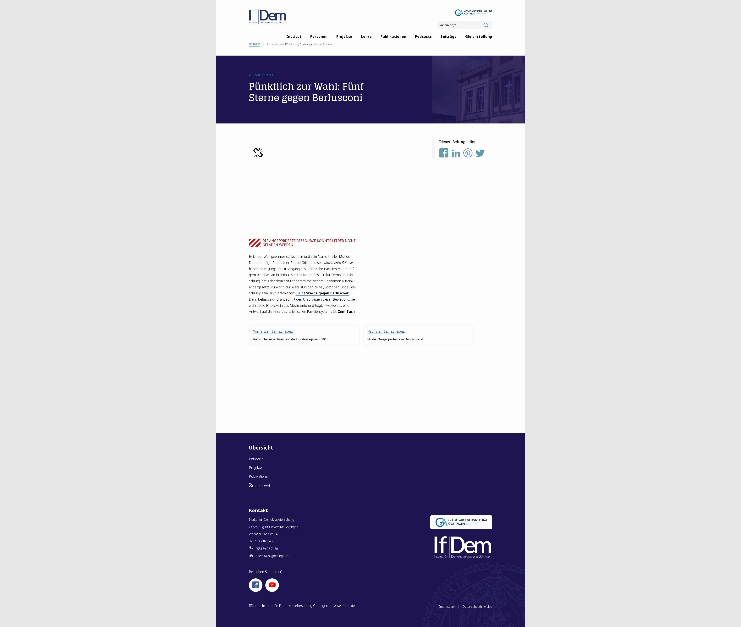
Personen (319, 36)
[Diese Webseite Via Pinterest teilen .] (468, 154)
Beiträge (448, 36)
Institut (294, 36)
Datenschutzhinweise (477, 606)
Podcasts (423, 36)
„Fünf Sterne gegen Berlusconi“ (322, 293)
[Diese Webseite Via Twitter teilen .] (480, 154)
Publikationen (393, 36)
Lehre (366, 36)
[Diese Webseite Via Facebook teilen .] (443, 154)
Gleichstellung (478, 36)
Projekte (344, 36)
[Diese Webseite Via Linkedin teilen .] (456, 154)
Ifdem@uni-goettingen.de (272, 556)
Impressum (447, 606)
